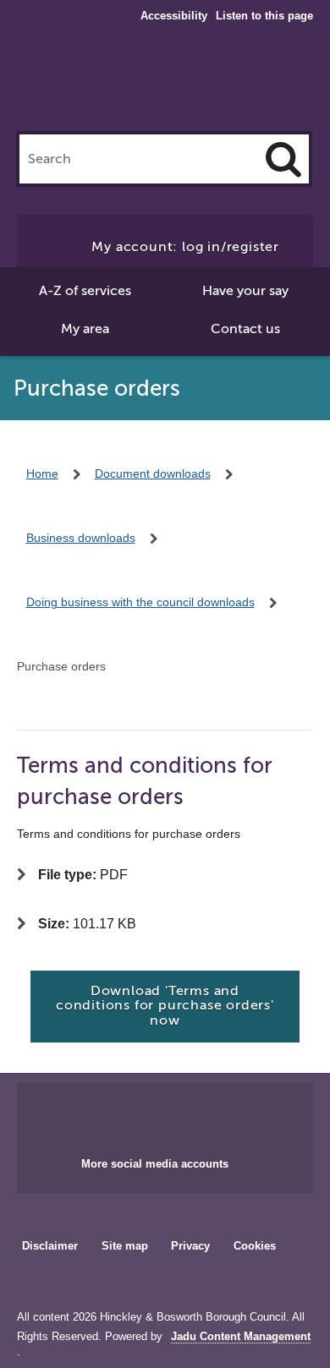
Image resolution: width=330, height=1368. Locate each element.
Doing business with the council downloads (140, 602)
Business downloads (80, 537)
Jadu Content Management (241, 1337)
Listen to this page (264, 15)
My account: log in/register (185, 246)
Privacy (190, 1245)
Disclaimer (50, 1245)
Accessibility (173, 16)
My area (85, 329)
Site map (125, 1245)
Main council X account (185, 1114)
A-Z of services (85, 290)
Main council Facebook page (129, 1114)
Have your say (245, 290)
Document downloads (153, 473)
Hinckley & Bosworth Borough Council (165, 82)
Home (42, 473)
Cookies (255, 1245)
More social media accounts (154, 1163)
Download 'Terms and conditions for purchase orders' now (165, 1005)
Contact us (245, 329)
